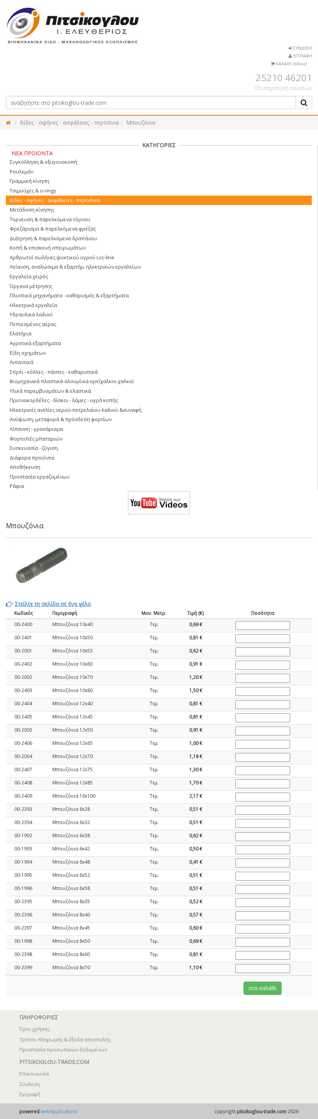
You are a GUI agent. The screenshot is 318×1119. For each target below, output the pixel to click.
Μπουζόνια (140, 122)
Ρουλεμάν (21, 171)
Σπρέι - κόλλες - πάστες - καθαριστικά (54, 371)
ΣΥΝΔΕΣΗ (302, 48)
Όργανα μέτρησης (31, 286)
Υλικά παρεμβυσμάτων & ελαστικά (50, 390)
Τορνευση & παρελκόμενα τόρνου (50, 219)
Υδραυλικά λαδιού (31, 314)
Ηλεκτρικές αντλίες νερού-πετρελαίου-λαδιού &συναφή (76, 409)
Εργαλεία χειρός (29, 276)
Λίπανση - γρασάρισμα (36, 428)
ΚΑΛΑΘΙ (290, 63)
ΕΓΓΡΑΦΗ (302, 56)
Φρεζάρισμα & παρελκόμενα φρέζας (53, 228)
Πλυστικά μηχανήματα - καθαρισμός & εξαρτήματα (69, 295)
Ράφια (17, 485)
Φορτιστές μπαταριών (36, 438)
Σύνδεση (29, 1084)
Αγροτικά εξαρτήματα (35, 343)
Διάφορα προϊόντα (32, 457)
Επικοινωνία (34, 1073)
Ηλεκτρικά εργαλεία (33, 305)
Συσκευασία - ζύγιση (34, 447)
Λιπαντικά (21, 362)
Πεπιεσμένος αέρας (33, 324)
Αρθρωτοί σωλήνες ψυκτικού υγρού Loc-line (62, 257)
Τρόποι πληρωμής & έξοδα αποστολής (65, 1039)
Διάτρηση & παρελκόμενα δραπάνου (53, 238)
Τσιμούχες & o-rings (33, 190)
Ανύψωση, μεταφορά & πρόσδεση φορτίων (61, 419)
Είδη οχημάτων (28, 352)
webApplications (59, 1111)
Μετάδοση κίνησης (32, 209)
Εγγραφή (29, 1094)
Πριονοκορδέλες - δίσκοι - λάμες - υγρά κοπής (64, 400)
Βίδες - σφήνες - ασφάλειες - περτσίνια (69, 122)
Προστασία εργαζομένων (39, 476)
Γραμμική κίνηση (29, 180)
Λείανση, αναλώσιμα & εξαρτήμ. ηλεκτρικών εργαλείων (75, 266)
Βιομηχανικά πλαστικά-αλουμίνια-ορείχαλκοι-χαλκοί (72, 381)
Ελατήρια (20, 333)
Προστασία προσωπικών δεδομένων (63, 1049)
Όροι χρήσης (34, 1028)
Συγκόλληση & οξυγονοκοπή (43, 161)
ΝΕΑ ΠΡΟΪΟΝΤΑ (32, 153)
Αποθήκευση (25, 466)
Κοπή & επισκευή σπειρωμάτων (48, 247)
